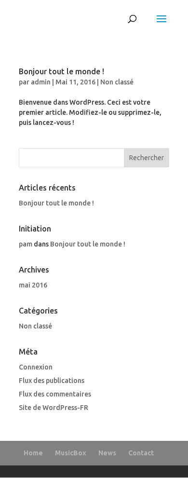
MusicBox (70, 453)
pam (25, 244)
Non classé (117, 82)
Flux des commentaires (55, 394)
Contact (141, 453)
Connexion (36, 367)
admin (41, 82)
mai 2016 (33, 285)
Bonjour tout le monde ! (61, 71)
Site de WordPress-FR (53, 407)
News (107, 453)
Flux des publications (51, 380)
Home (33, 453)
